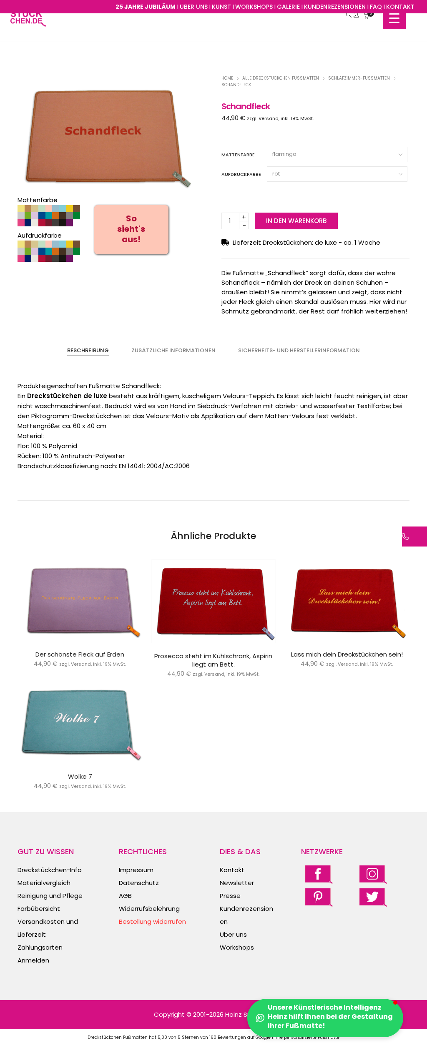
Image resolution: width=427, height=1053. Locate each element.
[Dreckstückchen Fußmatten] (28, 22)
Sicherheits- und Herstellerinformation (299, 350)
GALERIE (288, 7)
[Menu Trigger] (394, 17)
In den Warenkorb (296, 220)
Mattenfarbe (238, 154)
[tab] (88, 350)
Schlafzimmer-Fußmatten (359, 78)
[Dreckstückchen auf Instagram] (373, 874)
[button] (325, 1018)
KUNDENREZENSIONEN (335, 7)
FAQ (376, 7)
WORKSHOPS (254, 7)
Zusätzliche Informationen (173, 350)
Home (227, 78)
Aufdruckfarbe (241, 174)
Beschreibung (88, 350)
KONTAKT (400, 7)
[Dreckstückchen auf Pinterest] (319, 897)
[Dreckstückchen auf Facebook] (319, 874)
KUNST (221, 7)
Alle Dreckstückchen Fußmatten (280, 78)
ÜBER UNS (194, 7)
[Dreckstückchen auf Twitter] (373, 897)
